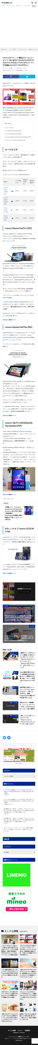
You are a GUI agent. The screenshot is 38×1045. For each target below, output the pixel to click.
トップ (3, 5)
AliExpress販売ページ (9, 319)
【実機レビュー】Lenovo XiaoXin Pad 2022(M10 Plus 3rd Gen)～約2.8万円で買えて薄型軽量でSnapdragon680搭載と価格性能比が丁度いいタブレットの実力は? (14, 513)
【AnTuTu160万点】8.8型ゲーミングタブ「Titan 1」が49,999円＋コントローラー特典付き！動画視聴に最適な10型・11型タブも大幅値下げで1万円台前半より (28, 950)
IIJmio (16, 687)
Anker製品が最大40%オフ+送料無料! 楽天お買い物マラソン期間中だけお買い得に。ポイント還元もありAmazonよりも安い (27, 677)
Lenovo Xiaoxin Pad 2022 (6, 210)
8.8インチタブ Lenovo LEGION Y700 (15, 140)
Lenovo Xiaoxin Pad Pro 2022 (13, 130)
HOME (4, 49)
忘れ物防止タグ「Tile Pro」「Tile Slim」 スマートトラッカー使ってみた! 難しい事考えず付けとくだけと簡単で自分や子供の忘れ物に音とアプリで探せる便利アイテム (19, 810)
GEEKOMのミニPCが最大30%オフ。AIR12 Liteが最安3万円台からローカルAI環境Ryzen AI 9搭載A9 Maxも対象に (9, 994)
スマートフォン (10, 5)
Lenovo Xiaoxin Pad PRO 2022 (14, 302)
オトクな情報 (12, 49)
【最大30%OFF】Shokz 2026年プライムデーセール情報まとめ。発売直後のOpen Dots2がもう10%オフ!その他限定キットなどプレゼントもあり (28, 973)
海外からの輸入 (23, 68)
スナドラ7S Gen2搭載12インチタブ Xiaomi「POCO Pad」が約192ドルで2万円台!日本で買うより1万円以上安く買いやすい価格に (19, 791)
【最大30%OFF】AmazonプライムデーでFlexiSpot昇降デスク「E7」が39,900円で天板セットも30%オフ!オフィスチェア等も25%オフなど (9, 1017)
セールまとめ (9, 127)
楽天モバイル (14, 653)
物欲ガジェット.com (23, 1036)
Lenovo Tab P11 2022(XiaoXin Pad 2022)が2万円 (18, 137)
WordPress (19, 1040)
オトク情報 (34, 5)
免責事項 (27, 1030)
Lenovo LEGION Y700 (6, 218)
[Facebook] (11, 76)
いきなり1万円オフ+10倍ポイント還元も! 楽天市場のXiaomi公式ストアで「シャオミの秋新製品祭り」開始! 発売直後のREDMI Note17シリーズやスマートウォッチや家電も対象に (9, 950)
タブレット (19, 5)
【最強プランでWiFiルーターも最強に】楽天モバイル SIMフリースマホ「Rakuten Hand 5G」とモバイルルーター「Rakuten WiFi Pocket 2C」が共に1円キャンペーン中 (27, 660)
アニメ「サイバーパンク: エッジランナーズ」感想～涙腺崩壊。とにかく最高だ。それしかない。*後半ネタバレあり (18, 828)
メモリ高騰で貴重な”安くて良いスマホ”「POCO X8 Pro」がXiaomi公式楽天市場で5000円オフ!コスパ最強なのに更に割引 (9, 973)
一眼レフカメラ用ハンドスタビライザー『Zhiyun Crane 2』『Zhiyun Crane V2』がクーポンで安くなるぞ (27, 720)
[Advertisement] (19, 27)
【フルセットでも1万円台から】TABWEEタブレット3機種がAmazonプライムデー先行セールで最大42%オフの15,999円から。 (28, 995)
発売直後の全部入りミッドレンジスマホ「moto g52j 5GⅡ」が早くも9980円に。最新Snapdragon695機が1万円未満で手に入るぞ (27, 692)
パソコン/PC (27, 5)
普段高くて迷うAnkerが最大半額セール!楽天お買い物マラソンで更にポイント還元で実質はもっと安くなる (28, 1016)
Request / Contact (19, 1032)
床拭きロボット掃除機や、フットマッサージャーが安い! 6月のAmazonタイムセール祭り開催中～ (27, 707)
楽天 (16, 672)
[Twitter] (27, 76)
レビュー (20, 1030)
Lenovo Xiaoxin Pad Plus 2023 (13, 134)
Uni (6, 794)
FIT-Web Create (21, 1038)
